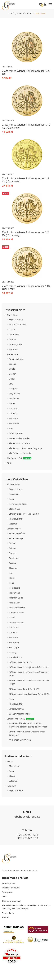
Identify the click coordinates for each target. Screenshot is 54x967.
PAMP (12, 329)
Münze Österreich (17, 324)
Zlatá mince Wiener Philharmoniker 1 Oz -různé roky (27, 287)
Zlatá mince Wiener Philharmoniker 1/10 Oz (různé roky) (26, 126)
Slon (11, 428)
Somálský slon (15, 657)
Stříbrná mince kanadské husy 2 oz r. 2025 (29, 693)
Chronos (13, 568)
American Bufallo (17, 533)
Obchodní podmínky (11, 900)
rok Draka (13, 408)
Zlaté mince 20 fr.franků (20, 453)
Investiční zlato (24, 13)
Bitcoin (12, 543)
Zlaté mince (8, 66)
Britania (12, 363)
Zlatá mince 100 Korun (19, 443)
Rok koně (13, 418)
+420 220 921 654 (27, 835)
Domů (11, 13)
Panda (12, 617)
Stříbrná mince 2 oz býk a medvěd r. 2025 (28, 667)
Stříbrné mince (14, 528)
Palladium (11, 785)
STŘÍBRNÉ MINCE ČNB (20, 740)
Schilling (12, 652)
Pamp (12, 498)
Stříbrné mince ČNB (20, 718)
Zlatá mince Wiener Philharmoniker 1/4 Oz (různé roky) (25, 180)
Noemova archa (16, 612)
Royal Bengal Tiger (18, 503)
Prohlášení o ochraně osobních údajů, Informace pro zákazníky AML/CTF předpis (26, 907)
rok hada (13, 413)
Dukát (12, 378)
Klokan (12, 577)
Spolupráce (7, 892)
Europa (12, 563)
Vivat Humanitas (17, 708)
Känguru (13, 388)
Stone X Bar (14, 508)
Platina (10, 761)
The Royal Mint (16, 344)
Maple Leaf (14, 398)
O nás (5, 896)
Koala (11, 582)
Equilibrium (14, 558)
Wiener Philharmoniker (19, 438)
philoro (12, 775)
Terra (11, 698)
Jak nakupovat (8, 883)
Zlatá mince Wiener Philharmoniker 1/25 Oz (26, 72)
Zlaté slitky (12, 315)
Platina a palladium (18, 756)
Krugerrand (14, 393)
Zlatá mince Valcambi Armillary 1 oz (25, 448)
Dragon (12, 373)
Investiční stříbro (16, 479)
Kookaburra (14, 494)
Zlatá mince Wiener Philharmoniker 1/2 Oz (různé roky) (25, 234)
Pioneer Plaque (16, 622)
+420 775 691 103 (27, 838)
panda (12, 403)
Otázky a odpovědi (11, 887)
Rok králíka (14, 423)
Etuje (9, 463)
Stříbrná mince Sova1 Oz (20, 662)
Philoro (12, 339)
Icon (11, 572)
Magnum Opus (16, 597)
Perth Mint (14, 334)
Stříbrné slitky (13, 484)
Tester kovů (8, 913)
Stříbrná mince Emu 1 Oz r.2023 (24, 689)
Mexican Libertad (17, 607)
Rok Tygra (14, 647)
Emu (11, 383)
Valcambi (13, 349)
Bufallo (12, 368)
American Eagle (16, 358)
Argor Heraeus (16, 319)
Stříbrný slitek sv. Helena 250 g (24, 513)
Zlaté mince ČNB (19, 458)
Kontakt (6, 917)
